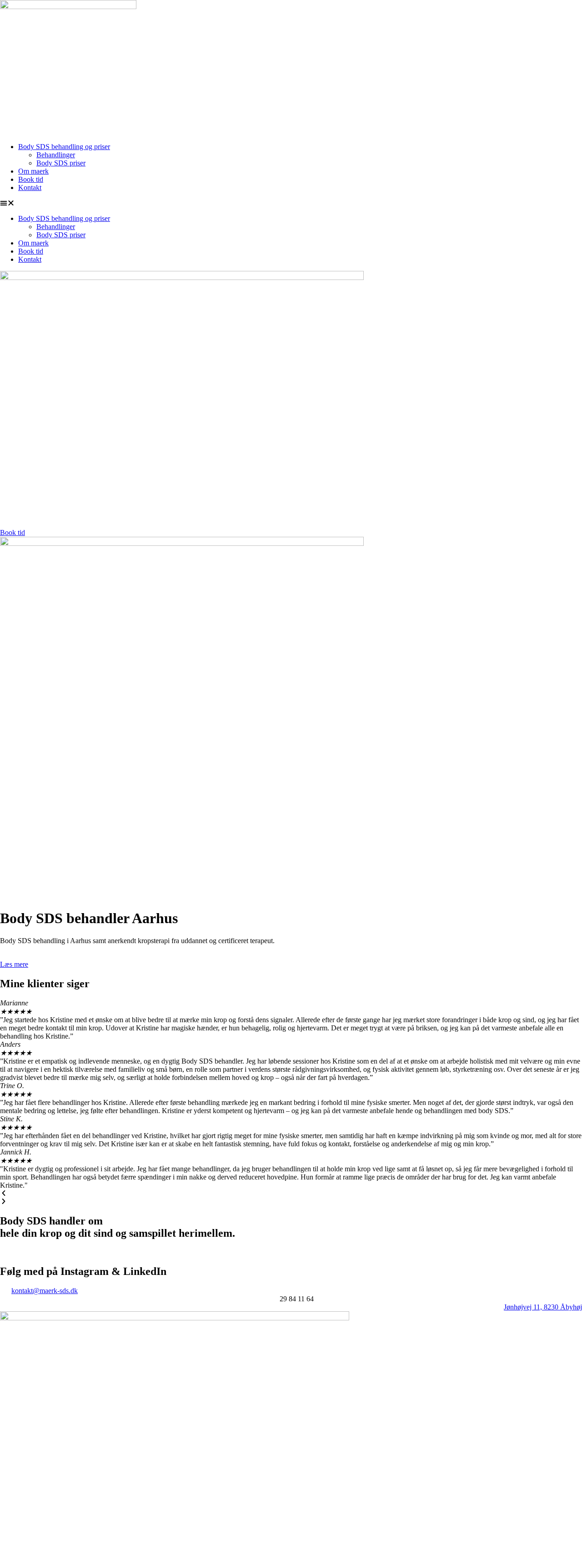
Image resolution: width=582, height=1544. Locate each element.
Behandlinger (55, 155)
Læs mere (14, 964)
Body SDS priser (60, 163)
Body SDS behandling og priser (64, 146)
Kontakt (29, 187)
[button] (291, 203)
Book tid (30, 179)
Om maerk (33, 171)
